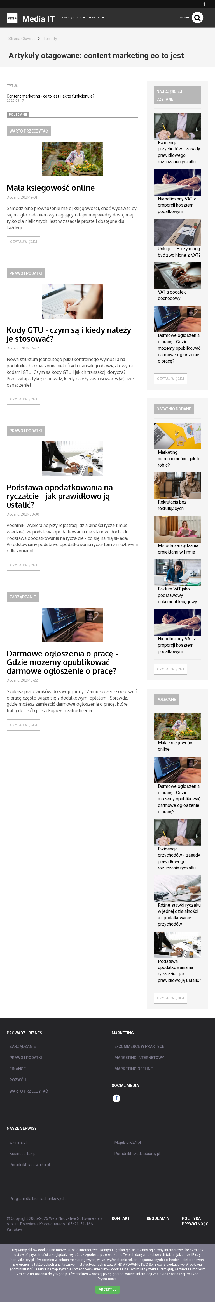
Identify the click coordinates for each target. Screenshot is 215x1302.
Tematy (50, 38)
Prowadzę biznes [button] (71, 17)
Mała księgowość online (51, 188)
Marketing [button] (95, 17)
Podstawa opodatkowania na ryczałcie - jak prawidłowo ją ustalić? (60, 496)
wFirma (184, 17)
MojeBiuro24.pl (127, 1142)
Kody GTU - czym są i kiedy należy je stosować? (69, 334)
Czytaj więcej (23, 242)
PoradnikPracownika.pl (30, 1164)
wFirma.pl (18, 1142)
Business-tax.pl (23, 1153)
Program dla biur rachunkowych (38, 1198)
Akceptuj (107, 1289)
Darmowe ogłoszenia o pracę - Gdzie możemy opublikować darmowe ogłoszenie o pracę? (62, 662)
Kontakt (121, 1218)
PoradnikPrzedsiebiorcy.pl (137, 1153)
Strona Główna (21, 38)
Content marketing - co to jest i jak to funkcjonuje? (51, 96)
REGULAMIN (158, 1218)
